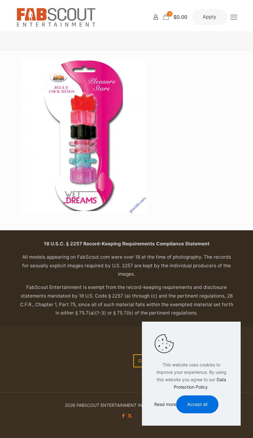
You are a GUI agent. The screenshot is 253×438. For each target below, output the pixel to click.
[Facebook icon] (123, 416)
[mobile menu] (234, 17)
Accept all (197, 404)
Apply (209, 17)
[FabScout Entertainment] (56, 17)
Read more (165, 404)
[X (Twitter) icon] (129, 416)
